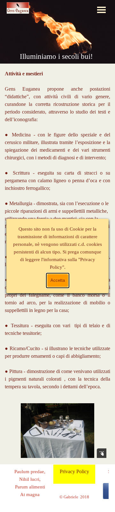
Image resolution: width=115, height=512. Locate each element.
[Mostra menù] (101, 9)
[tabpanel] (57, 486)
